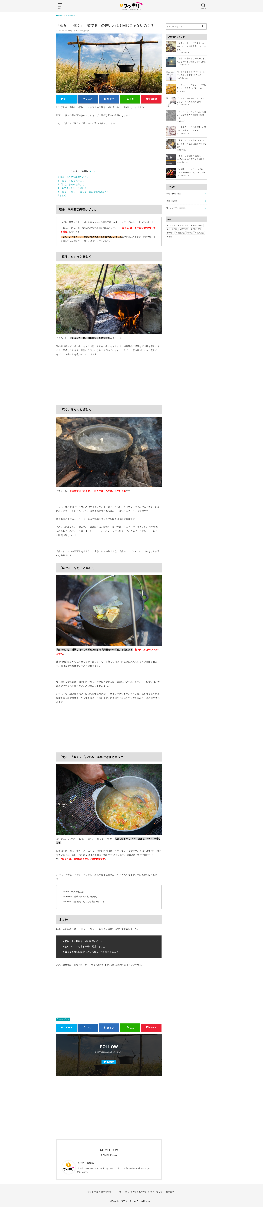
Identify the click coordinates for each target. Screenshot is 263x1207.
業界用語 (200, 233)
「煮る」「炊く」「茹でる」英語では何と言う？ (83, 192)
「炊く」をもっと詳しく (71, 184)
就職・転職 (173, 193)
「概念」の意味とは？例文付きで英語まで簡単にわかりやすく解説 (191, 60)
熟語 (170, 237)
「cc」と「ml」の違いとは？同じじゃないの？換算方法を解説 (191, 100)
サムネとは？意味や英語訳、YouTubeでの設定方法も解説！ (190, 157)
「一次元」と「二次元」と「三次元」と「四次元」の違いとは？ (191, 87)
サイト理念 (93, 1192)
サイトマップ (156, 1192)
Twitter (110, 1062)
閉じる (92, 171)
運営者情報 (106, 1192)
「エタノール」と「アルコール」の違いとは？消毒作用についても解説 (191, 46)
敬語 (191, 233)
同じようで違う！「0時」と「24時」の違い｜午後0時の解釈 (191, 73)
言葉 (171, 201)
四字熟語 (184, 229)
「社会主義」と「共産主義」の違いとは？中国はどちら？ (191, 129)
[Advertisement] (109, 148)
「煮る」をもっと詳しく (71, 181)
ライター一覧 (121, 1192)
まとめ (62, 195)
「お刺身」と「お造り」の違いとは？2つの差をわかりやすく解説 (191, 171)
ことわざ (171, 225)
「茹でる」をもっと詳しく (72, 188)
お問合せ (170, 1192)
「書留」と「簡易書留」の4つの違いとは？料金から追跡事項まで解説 (191, 143)
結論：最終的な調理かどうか (73, 177)
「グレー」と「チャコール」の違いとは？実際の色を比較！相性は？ (191, 115)
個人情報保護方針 (138, 1192)
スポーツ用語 (197, 225)
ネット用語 (172, 229)
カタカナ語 (184, 225)
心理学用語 (197, 229)
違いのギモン (64, 1019)
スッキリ (129, 1201)
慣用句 (170, 233)
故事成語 (181, 233)
